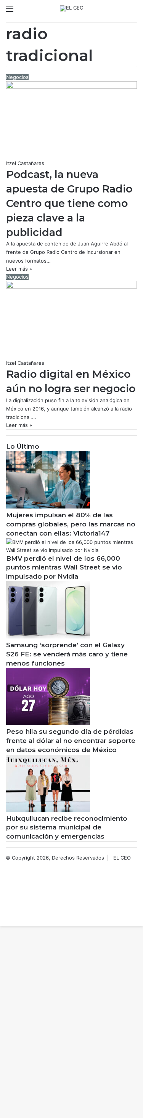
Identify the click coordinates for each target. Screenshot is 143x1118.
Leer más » (19, 269)
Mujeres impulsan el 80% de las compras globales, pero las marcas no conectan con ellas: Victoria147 (70, 524)
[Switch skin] (120, 11)
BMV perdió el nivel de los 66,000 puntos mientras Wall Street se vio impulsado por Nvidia (64, 568)
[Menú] (9, 11)
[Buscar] (133, 11)
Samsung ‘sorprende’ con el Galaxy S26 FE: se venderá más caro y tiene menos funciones (67, 654)
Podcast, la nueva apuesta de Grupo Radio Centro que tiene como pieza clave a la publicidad (69, 203)
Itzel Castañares (25, 163)
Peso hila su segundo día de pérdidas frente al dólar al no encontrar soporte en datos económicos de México (70, 741)
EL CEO (122, 858)
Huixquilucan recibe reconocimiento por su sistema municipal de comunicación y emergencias (66, 828)
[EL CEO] (72, 8)
